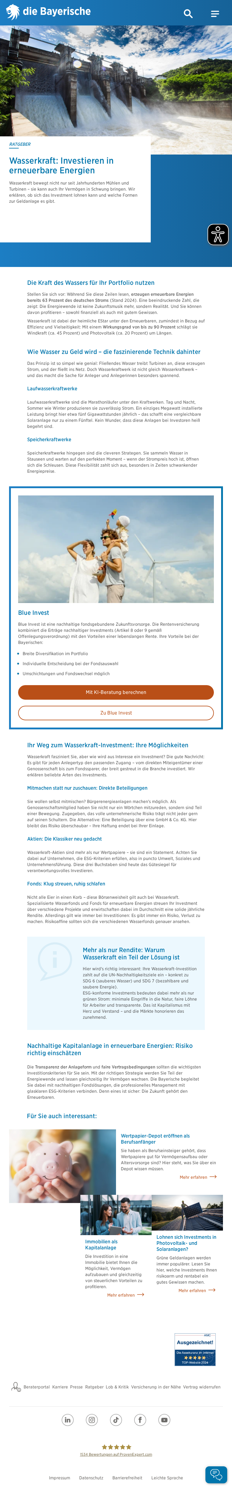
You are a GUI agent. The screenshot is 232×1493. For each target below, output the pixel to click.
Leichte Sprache (167, 1477)
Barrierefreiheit (127, 1477)
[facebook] (140, 1420)
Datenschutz (91, 1477)
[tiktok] (116, 1420)
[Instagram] (92, 1420)
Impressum (59, 1477)
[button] (188, 14)
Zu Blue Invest (116, 713)
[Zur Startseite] (48, 13)
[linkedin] (68, 1420)
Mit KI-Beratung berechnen (116, 692)
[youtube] (164, 1420)
